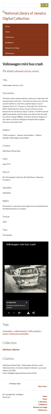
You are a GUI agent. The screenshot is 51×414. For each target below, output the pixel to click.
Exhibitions (9, 42)
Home (7, 26)
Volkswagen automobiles (19, 334)
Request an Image (12, 48)
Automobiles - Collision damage (15, 331)
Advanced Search (43, 5)
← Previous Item (14, 383)
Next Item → (43, 386)
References (9, 53)
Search (47, 5)
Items (7, 32)
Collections (9, 37)
